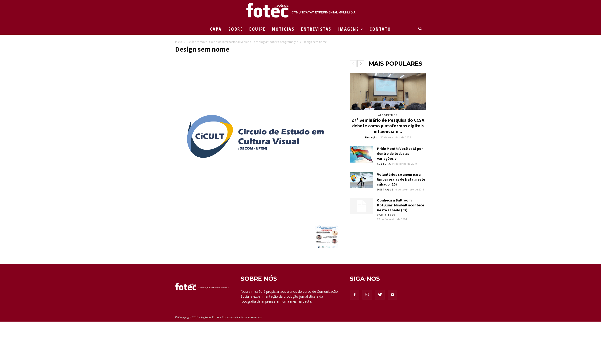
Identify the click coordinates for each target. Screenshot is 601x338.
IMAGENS (348, 29)
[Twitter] (380, 295)
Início (178, 42)
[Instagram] (367, 295)
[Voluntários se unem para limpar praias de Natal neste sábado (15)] (361, 180)
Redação (371, 137)
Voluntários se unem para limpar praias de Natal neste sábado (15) (401, 179)
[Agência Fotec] (300, 12)
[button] (420, 29)
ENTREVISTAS (316, 29)
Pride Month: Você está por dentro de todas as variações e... (400, 153)
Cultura (384, 163)
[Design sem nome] (257, 220)
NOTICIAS (283, 29)
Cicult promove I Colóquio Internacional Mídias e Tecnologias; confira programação (242, 42)
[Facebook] (354, 295)
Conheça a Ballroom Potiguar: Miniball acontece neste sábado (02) (400, 205)
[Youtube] (392, 295)
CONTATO (380, 29)
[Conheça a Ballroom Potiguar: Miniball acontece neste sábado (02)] (361, 206)
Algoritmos (388, 115)
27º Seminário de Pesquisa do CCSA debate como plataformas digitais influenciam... (387, 125)
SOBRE (235, 29)
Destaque (385, 189)
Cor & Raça (386, 215)
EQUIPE (257, 29)
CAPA (216, 29)
